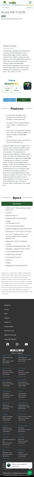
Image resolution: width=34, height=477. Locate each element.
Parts (5, 314)
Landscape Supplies (10, 339)
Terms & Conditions (17, 353)
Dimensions (9, 246)
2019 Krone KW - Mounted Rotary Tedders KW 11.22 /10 (18, 209)
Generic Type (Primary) (12, 226)
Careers (6, 318)
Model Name (10, 218)
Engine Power (10, 229)
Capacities (9, 260)
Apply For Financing (10, 335)
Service (6, 309)
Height (8, 254)
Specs (24, 100)
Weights (8, 263)
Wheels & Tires (10, 238)
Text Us (16, 90)
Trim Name (9, 223)
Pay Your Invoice (9, 331)
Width (7, 249)
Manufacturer (10, 216)
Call (7, 89)
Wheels (8, 241)
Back (4, 16)
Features (8, 231)
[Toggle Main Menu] (30, 2)
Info (9, 100)
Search (29, 7)
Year (7, 213)
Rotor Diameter (10, 257)
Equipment (7, 305)
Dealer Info (7, 322)
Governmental (8, 326)
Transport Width (11, 252)
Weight (8, 265)
